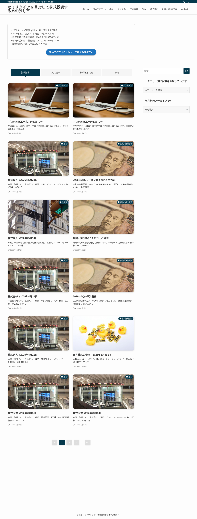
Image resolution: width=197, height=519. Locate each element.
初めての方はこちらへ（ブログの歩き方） (71, 52)
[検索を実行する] (186, 71)
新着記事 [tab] (25, 72)
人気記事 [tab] (56, 72)
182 (88, 442)
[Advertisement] (71, 474)
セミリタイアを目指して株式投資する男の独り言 (37, 9)
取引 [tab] (117, 72)
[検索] (188, 1)
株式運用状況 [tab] (86, 72)
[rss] (184, 1)
